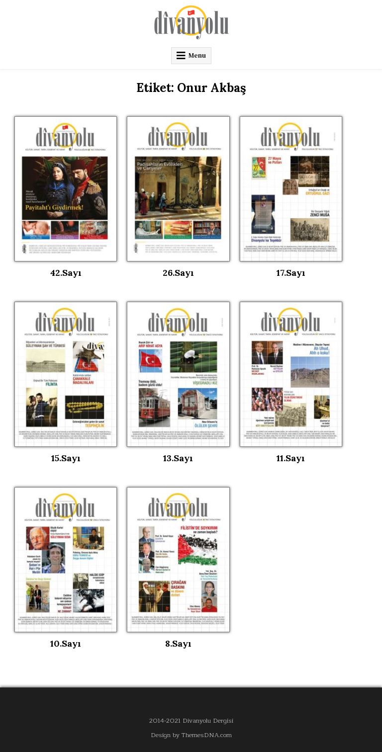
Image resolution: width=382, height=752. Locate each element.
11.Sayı (291, 458)
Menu (197, 55)
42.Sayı (66, 272)
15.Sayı (66, 458)
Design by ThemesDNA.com (191, 735)
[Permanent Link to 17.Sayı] (291, 189)
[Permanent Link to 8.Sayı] (178, 560)
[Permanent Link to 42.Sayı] (65, 189)
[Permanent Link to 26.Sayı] (178, 189)
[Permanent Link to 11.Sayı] (291, 374)
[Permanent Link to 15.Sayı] (65, 374)
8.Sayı (178, 643)
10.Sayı (65, 643)
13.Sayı (178, 458)
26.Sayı (178, 272)
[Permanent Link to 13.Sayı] (178, 374)
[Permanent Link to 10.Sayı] (65, 560)
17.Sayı (291, 272)
